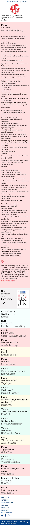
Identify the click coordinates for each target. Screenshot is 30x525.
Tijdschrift (5, 15)
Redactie (5, 497)
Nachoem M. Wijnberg (12, 30)
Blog (12, 15)
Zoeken (4, 20)
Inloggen (24, 1)
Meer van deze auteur (8, 281)
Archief (4, 505)
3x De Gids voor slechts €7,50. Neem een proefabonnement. (13, 522)
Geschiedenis (7, 502)
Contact (5, 510)
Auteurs (4, 500)
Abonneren (19, 17)
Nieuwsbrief (6, 513)
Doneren (5, 508)
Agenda (4, 17)
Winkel (11, 17)
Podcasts (18, 15)
